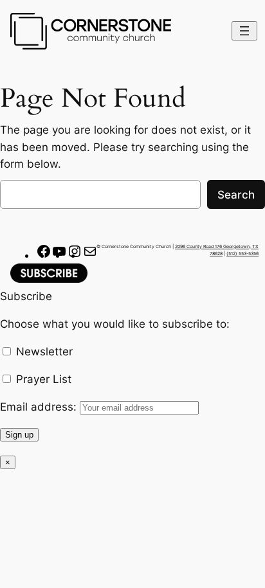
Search (236, 194)
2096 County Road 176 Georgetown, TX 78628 (217, 250)
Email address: (40, 406)
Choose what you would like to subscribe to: (115, 323)
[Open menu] (244, 30)
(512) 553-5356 (242, 253)
